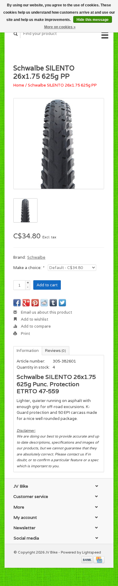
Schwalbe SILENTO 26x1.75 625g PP (62, 85)
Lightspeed (91, 552)
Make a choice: (28, 267)
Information (28, 350)
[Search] (15, 33)
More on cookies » (60, 27)
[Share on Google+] (26, 302)
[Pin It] (35, 302)
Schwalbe (36, 257)
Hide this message (93, 20)
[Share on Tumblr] (53, 302)
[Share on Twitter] (62, 302)
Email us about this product (46, 312)
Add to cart (47, 285)
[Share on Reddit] (44, 302)
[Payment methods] (87, 559)
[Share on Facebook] (17, 302)
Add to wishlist (34, 319)
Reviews (55, 350)
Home (18, 85)
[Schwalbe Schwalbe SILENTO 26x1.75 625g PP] (59, 143)
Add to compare (35, 326)
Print (25, 333)
